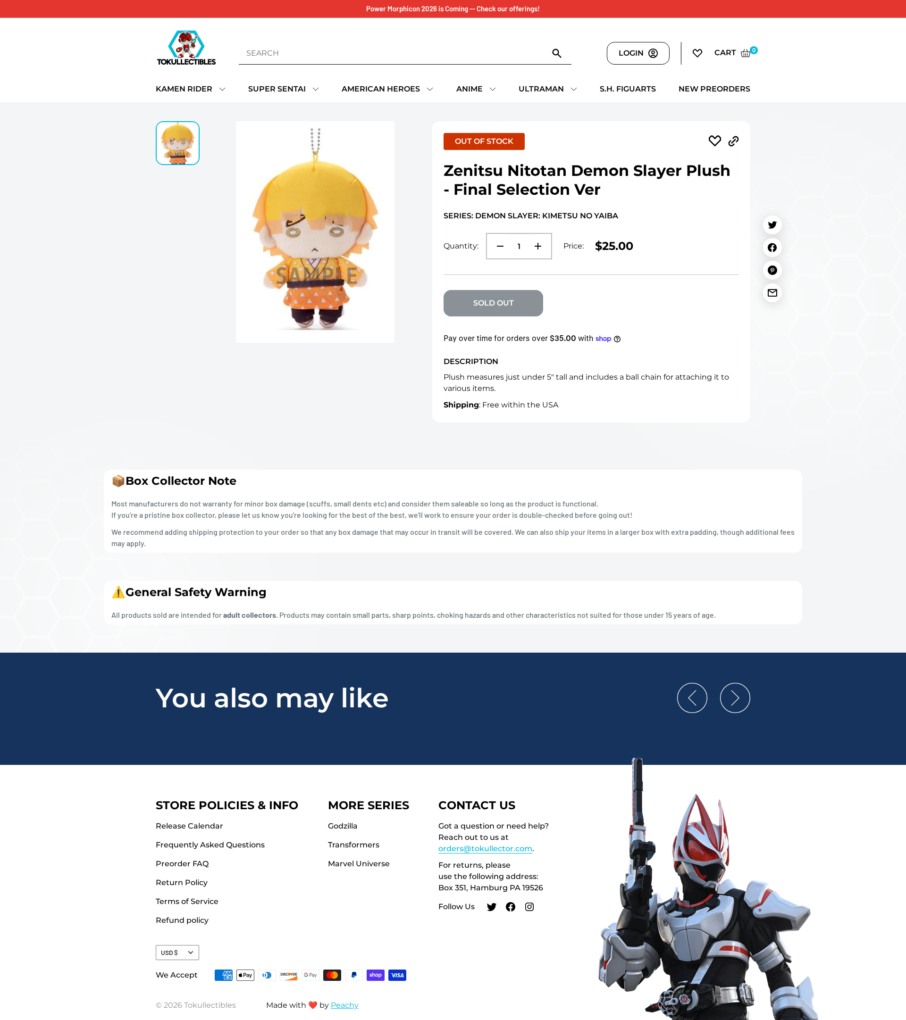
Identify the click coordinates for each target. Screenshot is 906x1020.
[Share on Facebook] (772, 247)
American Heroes (381, 88)
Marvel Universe (359, 863)
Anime (469, 88)
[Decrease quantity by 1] (497, 246)
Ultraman (541, 88)
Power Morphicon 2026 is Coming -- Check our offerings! (453, 8)
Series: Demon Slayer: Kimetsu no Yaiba (531, 215)
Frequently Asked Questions (210, 844)
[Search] (557, 52)
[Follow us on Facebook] (510, 908)
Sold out (493, 303)
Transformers (353, 844)
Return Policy (182, 882)
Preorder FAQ (182, 863)
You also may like (272, 698)
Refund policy (182, 920)
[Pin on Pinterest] (772, 270)
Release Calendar (189, 825)
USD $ (169, 952)
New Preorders (714, 88)
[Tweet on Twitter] (772, 225)
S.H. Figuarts (628, 88)
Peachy (345, 1005)
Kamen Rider (184, 88)
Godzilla (343, 825)
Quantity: (461, 245)
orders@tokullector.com (485, 848)
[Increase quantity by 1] (540, 246)
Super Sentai (277, 88)
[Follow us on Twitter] (491, 908)
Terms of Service (187, 901)
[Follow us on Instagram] (529, 908)
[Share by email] (772, 292)
